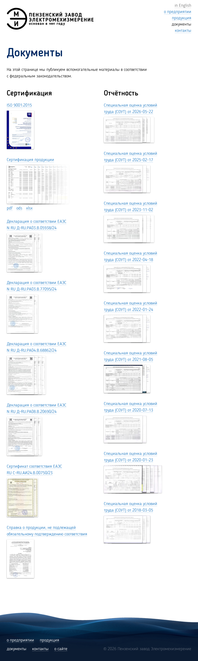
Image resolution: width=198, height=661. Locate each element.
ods (19, 208)
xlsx (29, 208)
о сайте (60, 649)
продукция (49, 640)
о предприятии (20, 640)
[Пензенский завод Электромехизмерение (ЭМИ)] (50, 19)
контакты (40, 649)
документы (16, 649)
